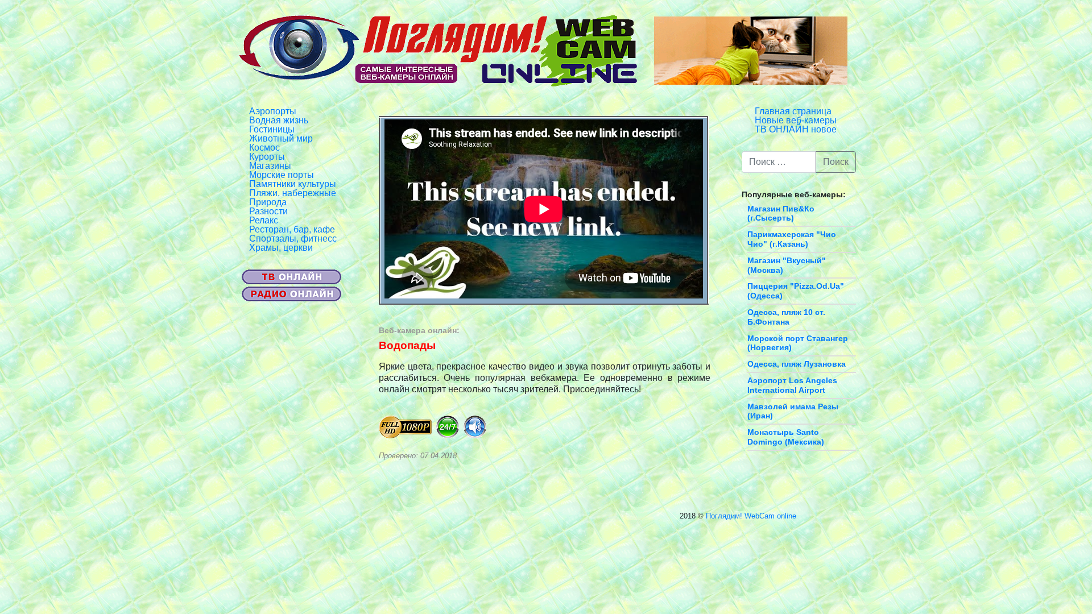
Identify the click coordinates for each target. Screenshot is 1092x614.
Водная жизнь (278, 120)
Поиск (836, 162)
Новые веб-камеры (796, 120)
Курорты (267, 156)
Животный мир (281, 138)
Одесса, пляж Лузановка (796, 363)
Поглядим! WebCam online (751, 516)
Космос (264, 147)
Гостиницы (272, 129)
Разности (268, 211)
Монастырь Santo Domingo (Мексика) (785, 437)
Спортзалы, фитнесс (293, 238)
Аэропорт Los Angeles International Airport (792, 385)
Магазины (270, 166)
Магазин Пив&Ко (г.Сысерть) (780, 213)
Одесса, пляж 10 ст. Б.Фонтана (786, 317)
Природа (268, 202)
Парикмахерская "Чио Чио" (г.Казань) (791, 239)
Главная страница (793, 111)
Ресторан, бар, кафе (292, 229)
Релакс (263, 220)
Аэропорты (272, 111)
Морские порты (281, 175)
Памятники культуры (292, 184)
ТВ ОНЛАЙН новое (796, 129)
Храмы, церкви (281, 247)
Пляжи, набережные (292, 193)
